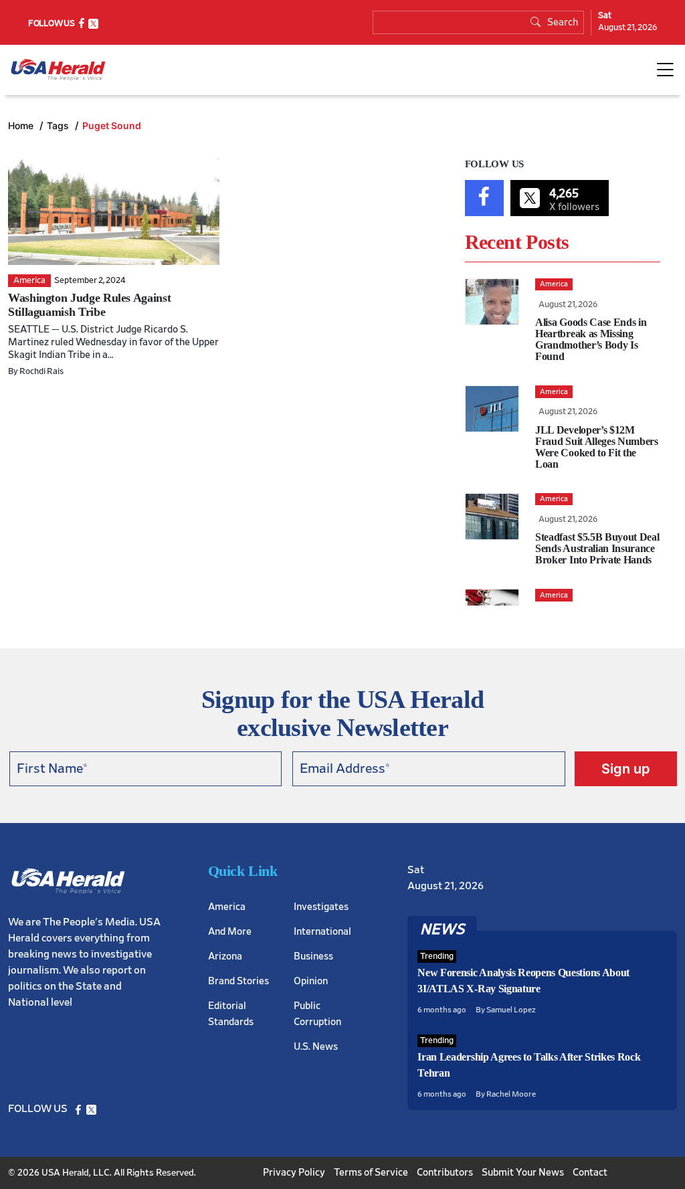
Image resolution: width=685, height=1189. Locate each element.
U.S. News (316, 1047)
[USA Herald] (58, 70)
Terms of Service (371, 1173)
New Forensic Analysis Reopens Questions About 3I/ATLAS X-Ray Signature (523, 980)
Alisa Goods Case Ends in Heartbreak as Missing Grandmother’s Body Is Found (590, 339)
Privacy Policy (294, 1173)
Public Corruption (317, 1014)
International (322, 932)
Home (22, 125)
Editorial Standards (231, 1014)
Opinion (311, 981)
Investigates (321, 907)
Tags (59, 125)
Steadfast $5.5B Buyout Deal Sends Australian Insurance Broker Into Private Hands (597, 548)
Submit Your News (523, 1173)
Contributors (445, 1173)
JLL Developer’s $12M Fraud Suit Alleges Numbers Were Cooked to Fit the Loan (596, 447)
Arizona (225, 956)
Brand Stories (238, 981)
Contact (590, 1173)
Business (313, 956)
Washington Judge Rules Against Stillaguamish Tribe (89, 304)
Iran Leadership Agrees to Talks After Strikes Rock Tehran (528, 1065)
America (227, 907)
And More (230, 932)
